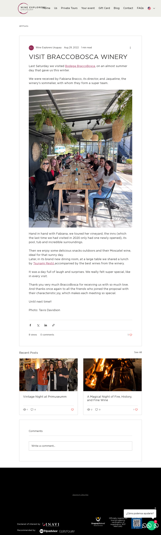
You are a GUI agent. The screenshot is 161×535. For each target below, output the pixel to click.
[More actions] (130, 48)
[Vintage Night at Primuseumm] (48, 374)
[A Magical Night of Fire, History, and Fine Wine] (112, 374)
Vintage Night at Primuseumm (45, 396)
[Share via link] (53, 325)
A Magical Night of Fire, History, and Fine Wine (109, 398)
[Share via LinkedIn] (45, 325)
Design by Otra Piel (80, 495)
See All (138, 352)
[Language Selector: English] (151, 8)
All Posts (23, 26)
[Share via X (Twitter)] (37, 325)
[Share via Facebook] (30, 325)
